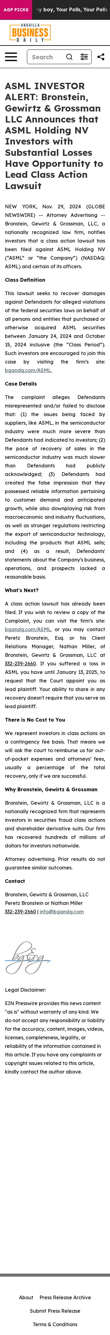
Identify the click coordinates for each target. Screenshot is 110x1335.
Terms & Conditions (55, 1324)
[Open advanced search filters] (84, 57)
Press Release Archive (65, 1297)
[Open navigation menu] (11, 57)
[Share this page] (101, 57)
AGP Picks (16, 10)
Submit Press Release (55, 1311)
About (26, 1297)
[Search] (69, 57)
